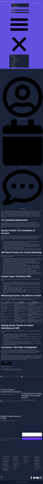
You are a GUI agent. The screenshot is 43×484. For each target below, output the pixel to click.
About (13, 11)
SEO (14, 5)
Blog (12, 8)
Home (13, 55)
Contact (13, 13)
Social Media (16, 59)
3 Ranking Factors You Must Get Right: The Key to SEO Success (32, 396)
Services (13, 2)
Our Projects (14, 7)
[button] (19, 34)
